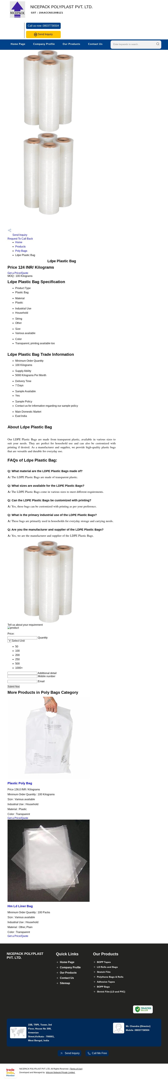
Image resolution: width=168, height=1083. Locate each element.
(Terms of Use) (76, 1069)
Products (20, 246)
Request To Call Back (20, 238)
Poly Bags (21, 250)
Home (18, 242)
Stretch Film (103, 972)
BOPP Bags (103, 986)
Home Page (18, 44)
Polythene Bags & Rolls (110, 977)
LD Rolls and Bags (107, 967)
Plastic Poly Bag (20, 783)
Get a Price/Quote (18, 273)
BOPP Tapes (104, 962)
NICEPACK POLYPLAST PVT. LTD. (61, 9)
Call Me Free (99, 1053)
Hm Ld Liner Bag (20, 906)
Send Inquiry (45, 34)
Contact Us (95, 44)
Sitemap (65, 983)
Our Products (71, 44)
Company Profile (44, 44)
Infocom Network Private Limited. (60, 1072)
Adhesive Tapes (106, 981)
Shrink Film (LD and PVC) (111, 991)
